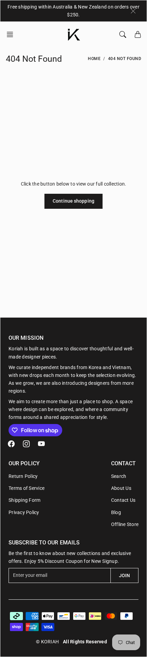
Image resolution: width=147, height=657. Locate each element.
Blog (116, 512)
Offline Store (124, 524)
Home (94, 58)
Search (118, 476)
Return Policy (23, 476)
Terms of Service (26, 488)
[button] (12, 34)
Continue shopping (73, 201)
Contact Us (123, 500)
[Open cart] (137, 34)
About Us (121, 488)
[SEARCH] (122, 34)
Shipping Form (24, 500)
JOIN (124, 575)
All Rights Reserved (85, 641)
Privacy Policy (24, 512)
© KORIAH (47, 641)
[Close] (133, 10)
